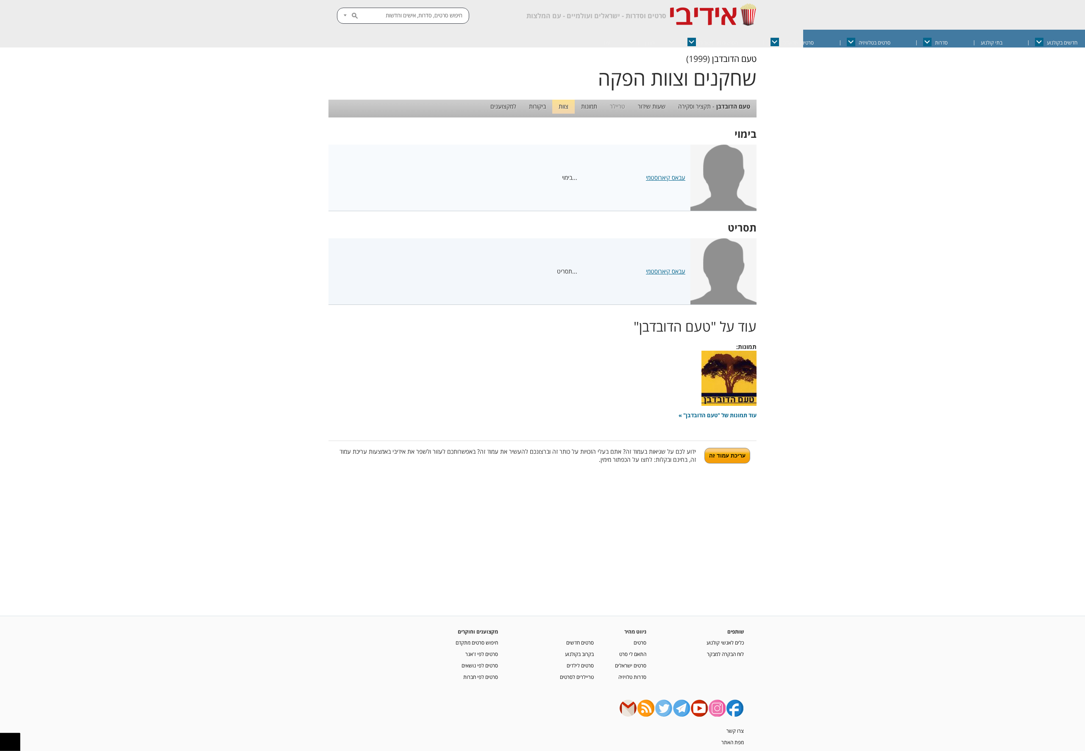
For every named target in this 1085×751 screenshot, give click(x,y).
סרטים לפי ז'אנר (481, 653)
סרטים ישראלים (798, 42)
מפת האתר (732, 742)
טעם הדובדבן (734, 58)
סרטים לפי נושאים (480, 665)
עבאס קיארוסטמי (665, 177)
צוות (563, 106)
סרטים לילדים (580, 665)
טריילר (617, 106)
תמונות (589, 106)
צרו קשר (735, 730)
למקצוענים (503, 106)
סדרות (941, 42)
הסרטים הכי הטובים (718, 42)
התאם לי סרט (632, 653)
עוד (606, 42)
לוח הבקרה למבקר (725, 653)
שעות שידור (651, 106)
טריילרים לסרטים (577, 676)
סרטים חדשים (580, 642)
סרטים (640, 642)
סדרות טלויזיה (632, 676)
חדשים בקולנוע (1062, 42)
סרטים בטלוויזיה (874, 42)
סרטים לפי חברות (480, 676)
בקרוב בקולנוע (579, 653)
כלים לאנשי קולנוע (725, 642)
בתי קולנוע (991, 42)
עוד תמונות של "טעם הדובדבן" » (718, 415)
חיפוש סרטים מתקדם (477, 642)
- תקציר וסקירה (714, 106)
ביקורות (537, 106)
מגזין (649, 42)
